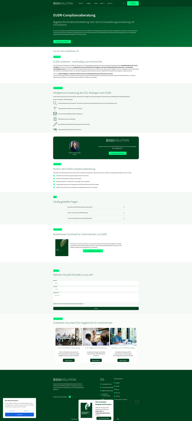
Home (54, 51)
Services (81, 3)
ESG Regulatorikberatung (70, 51)
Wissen (102, 3)
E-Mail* (55, 286)
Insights (88, 3)
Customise (12, 411)
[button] (57, 57)
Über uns (110, 3)
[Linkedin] (70, 397)
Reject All (26, 411)
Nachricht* (56, 292)
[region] (19, 408)
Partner (96, 3)
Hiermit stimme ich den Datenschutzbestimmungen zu (68, 303)
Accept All (19, 414)
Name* (55, 280)
